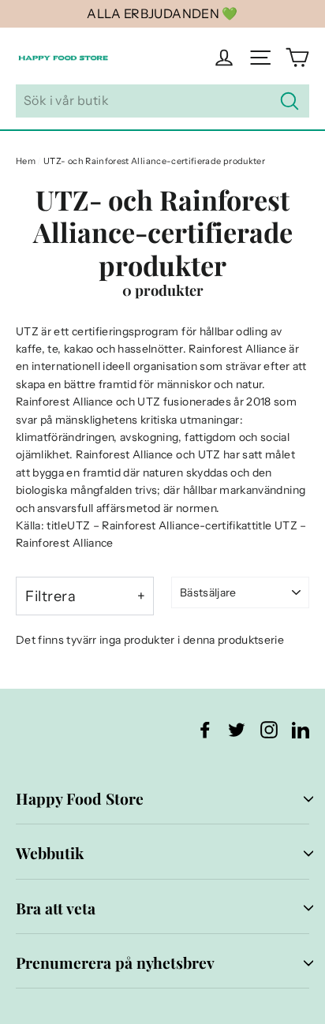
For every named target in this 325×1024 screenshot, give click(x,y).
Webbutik (50, 853)
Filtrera (50, 596)
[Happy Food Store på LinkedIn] (300, 729)
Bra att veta (55, 908)
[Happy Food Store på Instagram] (269, 729)
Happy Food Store (80, 798)
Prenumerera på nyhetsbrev (115, 962)
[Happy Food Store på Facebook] (205, 729)
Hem (25, 160)
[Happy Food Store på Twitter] (236, 729)
